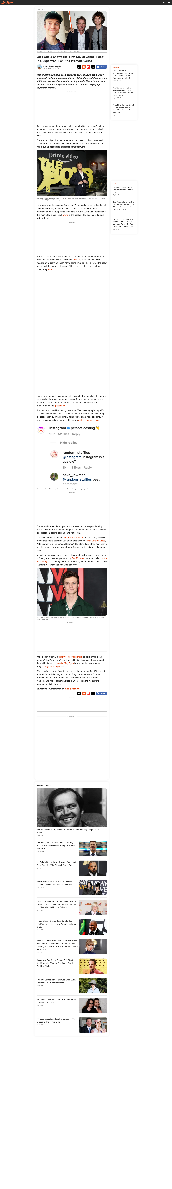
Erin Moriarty (78, 558)
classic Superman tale (73, 537)
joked (50, 269)
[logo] (7, 2)
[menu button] (169, 2)
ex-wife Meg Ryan (65, 663)
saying (77, 259)
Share (103, 67)
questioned (60, 405)
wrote (65, 214)
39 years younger (52, 666)
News (43, 9)
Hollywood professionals (70, 656)
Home (38, 9)
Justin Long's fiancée (95, 540)
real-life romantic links (88, 419)
